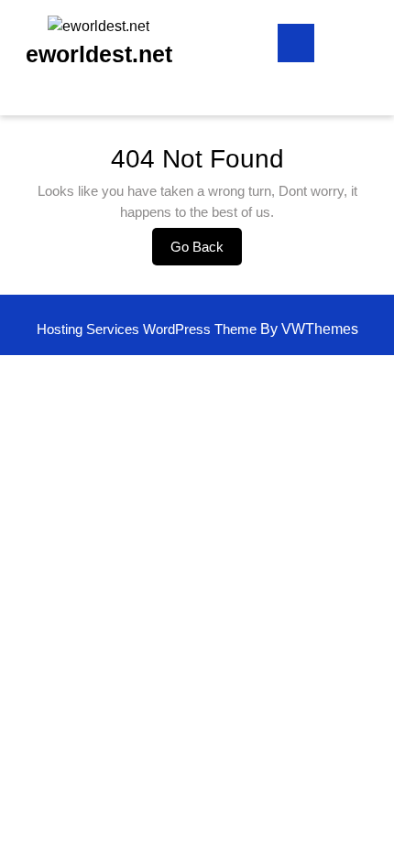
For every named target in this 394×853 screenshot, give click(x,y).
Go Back (206, 251)
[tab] (296, 43)
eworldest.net (99, 54)
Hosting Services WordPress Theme (148, 329)
